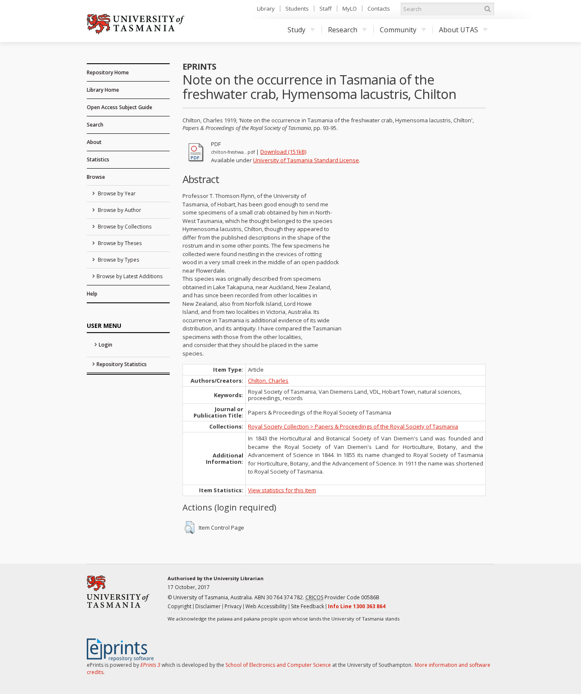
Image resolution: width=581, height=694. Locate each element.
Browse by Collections (124, 226)
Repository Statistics (122, 364)
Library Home (103, 89)
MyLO (349, 8)
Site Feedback (307, 606)
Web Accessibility (266, 606)
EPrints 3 (150, 665)
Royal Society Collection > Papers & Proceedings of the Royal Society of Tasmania (353, 426)
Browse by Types (118, 259)
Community (398, 29)
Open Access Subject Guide (119, 107)
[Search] (487, 9)
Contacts (378, 8)
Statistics (98, 159)
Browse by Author (119, 210)
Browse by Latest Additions (129, 276)
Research (342, 29)
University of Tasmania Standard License (306, 160)
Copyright (179, 606)
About (94, 142)
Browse (96, 177)
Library (266, 8)
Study (296, 29)
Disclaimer (208, 606)
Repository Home (108, 72)
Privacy (233, 606)
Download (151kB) (283, 151)
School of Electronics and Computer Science (278, 665)
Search (95, 124)
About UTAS (458, 29)
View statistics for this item (282, 490)
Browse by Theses (119, 243)
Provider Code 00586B (342, 597)
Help (92, 293)
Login (105, 344)
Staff (325, 8)
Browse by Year (116, 193)
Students (297, 8)
